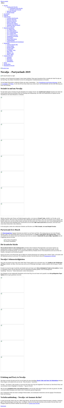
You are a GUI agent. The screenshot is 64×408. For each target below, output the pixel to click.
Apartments (5, 83)
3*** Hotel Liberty (11, 30)
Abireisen (9, 57)
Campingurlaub (11, 40)
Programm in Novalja (9, 65)
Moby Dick (10, 51)
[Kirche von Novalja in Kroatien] (12, 307)
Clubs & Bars (7, 16)
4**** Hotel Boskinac (12, 32)
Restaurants (6, 43)
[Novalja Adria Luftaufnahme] (12, 109)
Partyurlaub (10, 60)
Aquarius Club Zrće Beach (13, 25)
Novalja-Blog (7, 64)
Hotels (12, 83)
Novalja (6, 5)
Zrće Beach (6, 14)
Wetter (5, 62)
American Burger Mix (12, 44)
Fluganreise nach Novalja (16, 8)
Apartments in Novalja (12, 36)
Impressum (3, 406)
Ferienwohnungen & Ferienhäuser (15, 41)
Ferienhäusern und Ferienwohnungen (48, 82)
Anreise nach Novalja (12, 7)
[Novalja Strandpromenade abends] (12, 355)
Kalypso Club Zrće (11, 19)
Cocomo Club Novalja (12, 18)
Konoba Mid (10, 48)
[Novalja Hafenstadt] (12, 138)
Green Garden (10, 46)
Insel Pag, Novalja (11, 11)
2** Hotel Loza (11, 29)
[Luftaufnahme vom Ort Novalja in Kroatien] (12, 186)
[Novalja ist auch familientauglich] (12, 371)
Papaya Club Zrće (11, 22)
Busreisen (9, 58)
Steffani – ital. (10, 53)
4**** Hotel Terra (11, 33)
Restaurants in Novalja (49, 256)
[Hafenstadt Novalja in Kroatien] (12, 339)
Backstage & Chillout (12, 23)
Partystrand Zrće (7, 233)
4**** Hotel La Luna (12, 35)
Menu (2, 2)
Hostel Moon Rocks (12, 39)
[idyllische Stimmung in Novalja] (12, 170)
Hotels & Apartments (9, 28)
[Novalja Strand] (12, 122)
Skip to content (4, 1)
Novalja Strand (10, 12)
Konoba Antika (10, 47)
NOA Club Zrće (11, 26)
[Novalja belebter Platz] (12, 292)
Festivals (6, 15)
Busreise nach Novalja (15, 9)
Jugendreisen (10, 61)
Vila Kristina (10, 37)
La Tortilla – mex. (11, 50)
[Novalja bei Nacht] (12, 154)
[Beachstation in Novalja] (12, 215)
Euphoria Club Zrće (12, 21)
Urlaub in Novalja (8, 55)
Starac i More (10, 54)
